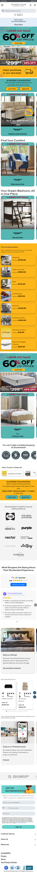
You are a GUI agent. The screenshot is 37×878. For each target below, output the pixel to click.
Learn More (12, 89)
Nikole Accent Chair (17, 184)
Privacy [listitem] (4, 856)
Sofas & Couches (18, 269)
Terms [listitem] (3, 859)
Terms (25, 822)
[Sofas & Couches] (6, 272)
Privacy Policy (19, 822)
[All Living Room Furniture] (27, 473)
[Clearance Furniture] (6, 332)
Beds (14, 282)
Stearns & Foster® (19, 491)
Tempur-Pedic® (7, 491)
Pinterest (6, 760)
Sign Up (19, 827)
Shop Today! (18, 24)
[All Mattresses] (6, 296)
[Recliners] (6, 308)
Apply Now (25, 89)
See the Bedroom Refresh (12, 668)
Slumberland (14, 871)
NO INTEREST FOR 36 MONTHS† (18, 80)
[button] (35, 5)
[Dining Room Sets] (6, 320)
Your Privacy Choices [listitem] (9, 862)
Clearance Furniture (19, 330)
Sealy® (32, 491)
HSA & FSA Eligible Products (19, 343)
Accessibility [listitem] (6, 853)
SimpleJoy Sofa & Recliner (18, 133)
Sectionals (16, 257)
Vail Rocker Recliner (22, 700)
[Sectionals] (6, 260)
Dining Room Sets (18, 318)
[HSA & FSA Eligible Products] (6, 344)
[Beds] (6, 284)
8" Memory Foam (17, 436)
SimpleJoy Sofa (7, 699)
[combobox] (18, 11)
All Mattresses (17, 294)
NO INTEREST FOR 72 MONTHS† (18, 482)
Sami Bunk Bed (17, 237)
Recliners (15, 306)
